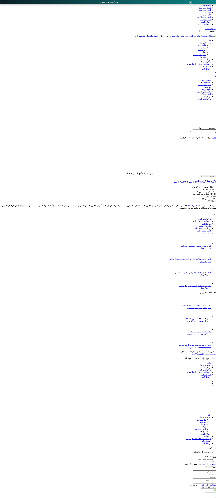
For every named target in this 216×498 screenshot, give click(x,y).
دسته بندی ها (205, 43)
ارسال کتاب (206, 22)
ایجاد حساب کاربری (208, 487)
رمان (204, 52)
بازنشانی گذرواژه (209, 464)
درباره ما (207, 233)
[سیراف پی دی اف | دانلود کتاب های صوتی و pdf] (177, 124)
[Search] (191, 131)
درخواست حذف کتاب (202, 221)
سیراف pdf (192, 205)
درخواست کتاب (204, 24)
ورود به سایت (210, 467)
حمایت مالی (206, 66)
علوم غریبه (206, 15)
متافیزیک (207, 12)
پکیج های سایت (204, 226)
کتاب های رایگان (204, 17)
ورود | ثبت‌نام (210, 29)
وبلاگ (214, 75)
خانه (209, 40)
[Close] (215, 497)
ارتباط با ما (206, 69)
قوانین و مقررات (204, 231)
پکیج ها (203, 57)
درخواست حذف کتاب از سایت (198, 64)
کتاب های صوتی (204, 10)
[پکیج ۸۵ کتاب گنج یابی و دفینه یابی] (186, 173)
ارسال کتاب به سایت (202, 228)
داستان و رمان (205, 8)
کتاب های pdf (205, 19)
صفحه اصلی (206, 5)
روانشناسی (201, 50)
